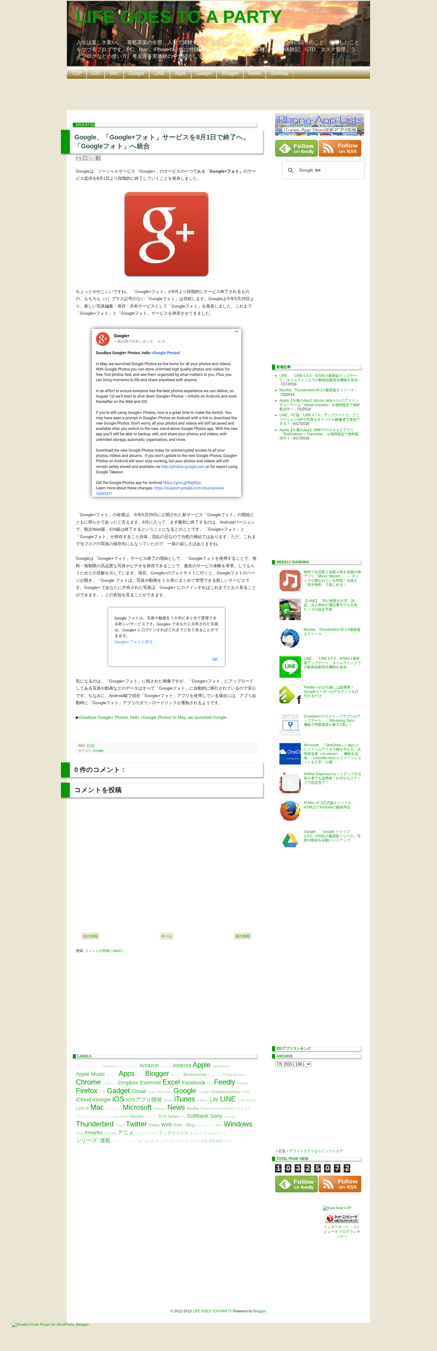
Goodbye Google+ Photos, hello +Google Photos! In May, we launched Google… (155, 717)
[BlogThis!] (85, 158)
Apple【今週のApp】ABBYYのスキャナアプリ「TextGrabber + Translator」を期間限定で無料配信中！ (319, 434)
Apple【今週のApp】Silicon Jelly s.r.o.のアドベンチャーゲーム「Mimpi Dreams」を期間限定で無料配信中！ (319, 404)
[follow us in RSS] (340, 155)
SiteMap (279, 73)
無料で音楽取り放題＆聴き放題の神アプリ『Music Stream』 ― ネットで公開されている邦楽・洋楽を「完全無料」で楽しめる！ (332, 578)
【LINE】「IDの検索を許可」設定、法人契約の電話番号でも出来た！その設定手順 (330, 605)
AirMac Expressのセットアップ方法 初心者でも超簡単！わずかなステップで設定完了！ (334, 778)
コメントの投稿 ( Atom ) (104, 951)
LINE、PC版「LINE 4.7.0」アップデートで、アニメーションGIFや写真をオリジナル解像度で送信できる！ (319, 419)
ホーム (166, 936)
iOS (96, 73)
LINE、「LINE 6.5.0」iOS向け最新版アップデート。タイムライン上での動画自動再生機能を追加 (318, 377)
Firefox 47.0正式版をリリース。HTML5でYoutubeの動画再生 (329, 805)
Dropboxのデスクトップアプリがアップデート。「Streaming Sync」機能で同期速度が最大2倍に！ (332, 720)
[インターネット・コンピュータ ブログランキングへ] (342, 1222)
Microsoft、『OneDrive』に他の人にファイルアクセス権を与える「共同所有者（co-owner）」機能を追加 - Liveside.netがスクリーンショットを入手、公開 (332, 753)
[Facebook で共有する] (98, 158)
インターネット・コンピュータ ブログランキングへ (342, 1232)
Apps (180, 73)
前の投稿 (242, 936)
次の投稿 (90, 936)
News (255, 73)
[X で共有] (92, 158)
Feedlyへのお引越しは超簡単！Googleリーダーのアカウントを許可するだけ (331, 691)
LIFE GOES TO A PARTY (179, 17)
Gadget (204, 73)
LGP (347, 1208)
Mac (114, 73)
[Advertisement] (220, 94)
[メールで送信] (78, 158)
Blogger (230, 73)
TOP (76, 73)
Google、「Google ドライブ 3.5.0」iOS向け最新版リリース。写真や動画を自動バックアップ (332, 836)
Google (136, 73)
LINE (159, 73)
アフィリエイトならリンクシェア (316, 1151)
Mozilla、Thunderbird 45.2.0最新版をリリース (316, 390)
